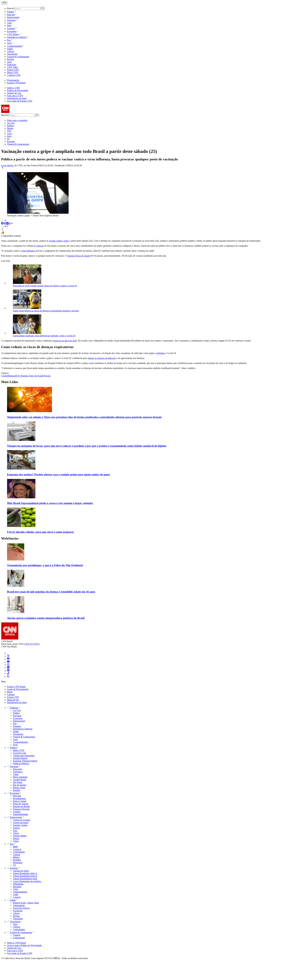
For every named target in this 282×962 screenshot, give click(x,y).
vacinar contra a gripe (59, 241)
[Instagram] (8, 665)
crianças (40, 246)
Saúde (10, 48)
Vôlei (15, 889)
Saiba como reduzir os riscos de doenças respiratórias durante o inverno (46, 310)
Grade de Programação (17, 689)
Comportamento (14, 46)
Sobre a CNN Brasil (16, 942)
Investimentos (19, 798)
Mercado (17, 796)
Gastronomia (19, 937)
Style (9, 43)
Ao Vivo (17, 710)
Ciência (10, 51)
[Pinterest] (8, 670)
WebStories (10, 538)
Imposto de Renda (21, 806)
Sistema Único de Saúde (78, 256)
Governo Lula (19, 753)
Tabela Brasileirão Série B (25, 876)
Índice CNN (18, 750)
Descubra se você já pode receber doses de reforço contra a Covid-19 (45, 285)
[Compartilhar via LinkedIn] (7, 224)
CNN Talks (12, 67)
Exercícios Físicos (21, 908)
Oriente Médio (19, 836)
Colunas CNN (13, 75)
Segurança (18, 771)
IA (8, 139)
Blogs (9, 692)
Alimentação (19, 905)
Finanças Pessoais (21, 809)
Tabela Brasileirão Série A (25, 873)
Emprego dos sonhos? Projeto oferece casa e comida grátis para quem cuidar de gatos (58, 474)
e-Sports (17, 897)
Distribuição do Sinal (17, 98)
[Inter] (9, 653)
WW (9, 131)
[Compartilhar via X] (5, 224)
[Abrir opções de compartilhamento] (6, 226)
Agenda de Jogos (21, 870)
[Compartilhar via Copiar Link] (12, 224)
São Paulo (17, 782)
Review (10, 59)
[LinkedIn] (8, 667)
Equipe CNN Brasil (16, 83)
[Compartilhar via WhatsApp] (9, 224)
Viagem (16, 935)
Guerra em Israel (20, 822)
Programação (13, 80)
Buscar (10, 8)
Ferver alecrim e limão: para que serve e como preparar (40, 531)
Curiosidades (19, 929)
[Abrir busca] (43, 8)
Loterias (16, 811)
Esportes (11, 28)
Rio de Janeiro (19, 785)
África (16, 833)
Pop (9, 40)
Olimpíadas (18, 884)
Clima (16, 774)
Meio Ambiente (20, 777)
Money (10, 128)
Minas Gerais (19, 787)
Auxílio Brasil (19, 779)
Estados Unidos (20, 825)
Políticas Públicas (21, 763)
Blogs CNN (12, 72)
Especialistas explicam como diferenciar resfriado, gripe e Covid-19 (44, 335)
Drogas (16, 916)
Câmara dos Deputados (24, 755)
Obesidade (18, 918)
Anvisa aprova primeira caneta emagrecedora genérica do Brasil (45, 617)
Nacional (11, 20)
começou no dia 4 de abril (65, 340)
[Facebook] (8, 659)
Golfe (15, 894)
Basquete (17, 886)
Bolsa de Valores (20, 803)
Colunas (11, 694)
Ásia (15, 830)
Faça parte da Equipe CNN (19, 101)
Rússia (16, 838)
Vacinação (17, 910)
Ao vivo (11, 123)
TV (14, 865)
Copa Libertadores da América (27, 881)
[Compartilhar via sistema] (2, 229)
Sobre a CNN (13, 88)
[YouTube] (8, 662)
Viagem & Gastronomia (18, 56)
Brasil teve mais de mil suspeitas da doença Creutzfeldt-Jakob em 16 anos (51, 591)
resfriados (160, 353)
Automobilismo (20, 892)
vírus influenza (28, 251)
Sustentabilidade (20, 814)
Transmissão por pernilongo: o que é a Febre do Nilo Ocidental (45, 565)
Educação (11, 64)
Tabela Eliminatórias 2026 (25, 878)
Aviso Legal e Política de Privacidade (24, 945)
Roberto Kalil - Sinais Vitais (26, 902)
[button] (141, 192)
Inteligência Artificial (16, 37)
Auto (9, 62)
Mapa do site (13, 700)
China (16, 841)
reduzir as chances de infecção (102, 358)
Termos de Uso (14, 93)
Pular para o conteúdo (17, 120)
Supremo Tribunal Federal (25, 761)
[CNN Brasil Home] (17, 112)
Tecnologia (12, 54)
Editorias (14, 707)
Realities (17, 860)
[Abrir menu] (4, 2)
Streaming (17, 862)
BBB (15, 846)
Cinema (16, 854)
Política (10, 11)
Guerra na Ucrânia (21, 820)
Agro (9, 23)
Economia (11, 31)
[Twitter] (8, 656)
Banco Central (19, 801)
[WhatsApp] (8, 676)
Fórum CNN (13, 70)
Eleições (11, 14)
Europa (16, 828)
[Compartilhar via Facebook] (2, 224)
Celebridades (19, 852)
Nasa (15, 924)
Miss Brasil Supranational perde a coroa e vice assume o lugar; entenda (50, 503)
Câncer (16, 913)
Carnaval (17, 849)
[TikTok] (8, 673)
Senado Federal (20, 758)
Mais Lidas (9, 382)
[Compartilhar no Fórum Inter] (2, 233)
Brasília (16, 790)
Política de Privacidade (17, 90)
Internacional (13, 17)
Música (16, 857)
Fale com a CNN (15, 95)
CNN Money (13, 34)
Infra (9, 25)
